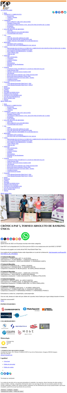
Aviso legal (7, 361)
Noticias (6, 190)
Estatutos (9, 152)
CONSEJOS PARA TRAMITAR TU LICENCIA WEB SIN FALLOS (25, 159)
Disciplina (6, 182)
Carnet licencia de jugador (14, 171)
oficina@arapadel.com (6, 355)
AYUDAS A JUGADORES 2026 (13, 186)
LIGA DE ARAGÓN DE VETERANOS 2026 (19, 130)
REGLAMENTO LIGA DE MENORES (18, 123)
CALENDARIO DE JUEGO (15, 124)
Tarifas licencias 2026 (12, 161)
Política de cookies (9, 367)
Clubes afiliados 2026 (12, 143)
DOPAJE (9, 157)
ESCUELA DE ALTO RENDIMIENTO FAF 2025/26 (21, 136)
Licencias (6, 158)
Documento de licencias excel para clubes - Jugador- (20, 168)
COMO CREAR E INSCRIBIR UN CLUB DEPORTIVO (22, 132)
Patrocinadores (11, 154)
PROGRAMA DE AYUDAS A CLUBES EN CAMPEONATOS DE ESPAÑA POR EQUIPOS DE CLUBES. (36, 139)
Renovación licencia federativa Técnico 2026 (18, 167)
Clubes (6, 137)
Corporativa (10, 149)
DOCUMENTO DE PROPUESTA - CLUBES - (20, 142)
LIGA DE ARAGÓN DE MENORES (14, 120)
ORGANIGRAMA (12, 148)
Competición (7, 111)
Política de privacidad (9, 364)
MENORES (7, 133)
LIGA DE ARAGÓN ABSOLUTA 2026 (18, 129)
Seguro (6, 177)
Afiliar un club (11, 145)
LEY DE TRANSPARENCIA (12, 187)
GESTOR (9, 121)
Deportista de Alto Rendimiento (15, 155)
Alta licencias (10, 164)
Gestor (9, 127)
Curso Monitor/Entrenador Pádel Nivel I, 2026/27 (20, 176)
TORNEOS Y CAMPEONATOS (12, 105)
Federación (7, 146)
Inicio (5, 104)
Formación (6, 173)
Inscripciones (10, 107)
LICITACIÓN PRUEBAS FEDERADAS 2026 (19, 140)
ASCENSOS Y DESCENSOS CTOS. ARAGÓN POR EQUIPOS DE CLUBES (28, 115)
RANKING (10, 117)
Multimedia (7, 179)
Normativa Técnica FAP (13, 114)
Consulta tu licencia (12, 170)
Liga (5, 126)
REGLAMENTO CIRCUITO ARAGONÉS (19, 112)
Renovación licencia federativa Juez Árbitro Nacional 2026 (22, 165)
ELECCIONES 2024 (9, 189)
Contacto (6, 180)
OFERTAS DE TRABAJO (11, 184)
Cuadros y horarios (12, 108)
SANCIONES (11, 118)
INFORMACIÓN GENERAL (15, 134)
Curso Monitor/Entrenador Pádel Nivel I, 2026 (19, 174)
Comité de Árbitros (12, 151)
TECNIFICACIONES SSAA (11, 183)
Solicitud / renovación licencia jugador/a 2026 (19, 162)
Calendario (10, 110)
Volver (2, 301)
